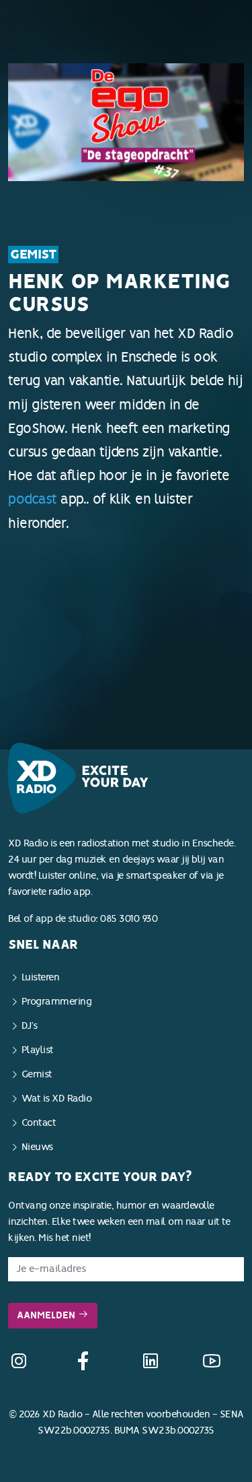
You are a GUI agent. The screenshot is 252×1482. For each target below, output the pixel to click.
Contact (39, 1122)
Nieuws (37, 1147)
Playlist (38, 1050)
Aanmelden (47, 1315)
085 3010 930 (128, 918)
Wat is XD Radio (57, 1098)
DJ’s (30, 1025)
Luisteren (41, 977)
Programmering (57, 1001)
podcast (32, 499)
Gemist (33, 254)
